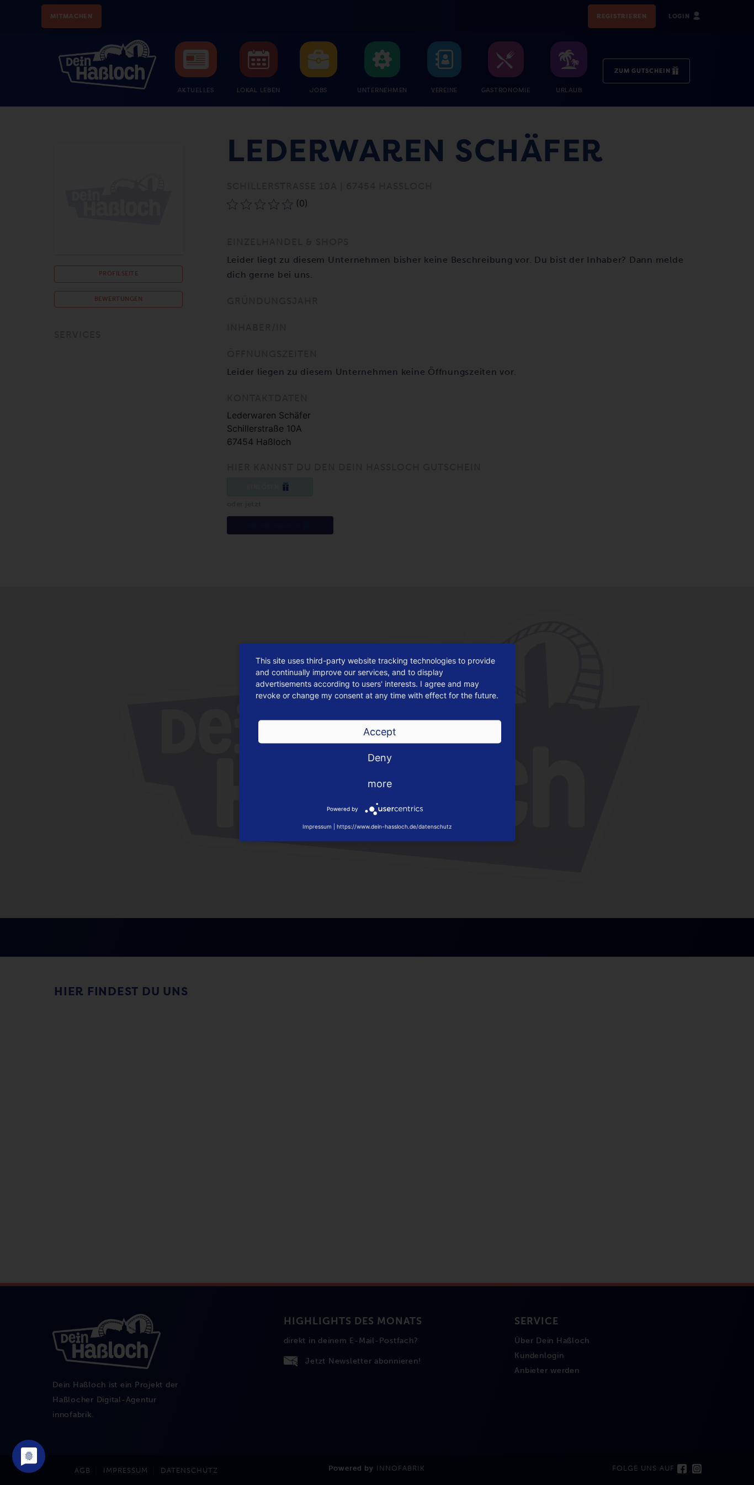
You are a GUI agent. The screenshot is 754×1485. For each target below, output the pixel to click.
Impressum (317, 826)
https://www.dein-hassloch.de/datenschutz (394, 826)
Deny (380, 757)
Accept (379, 732)
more (380, 783)
